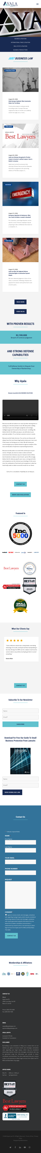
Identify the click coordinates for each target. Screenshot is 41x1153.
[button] (37, 4)
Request (9, 879)
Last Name (8, 847)
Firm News (8, 126)
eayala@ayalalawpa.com (9, 1026)
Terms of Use (29, 1136)
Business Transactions (20, 50)
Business (8, 184)
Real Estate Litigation (20, 46)
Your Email (10, 858)
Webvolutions (23, 1140)
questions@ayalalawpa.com (9, 1028)
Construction (10, 70)
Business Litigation (20, 38)
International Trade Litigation (20, 42)
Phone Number (11, 869)
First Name (8, 839)
